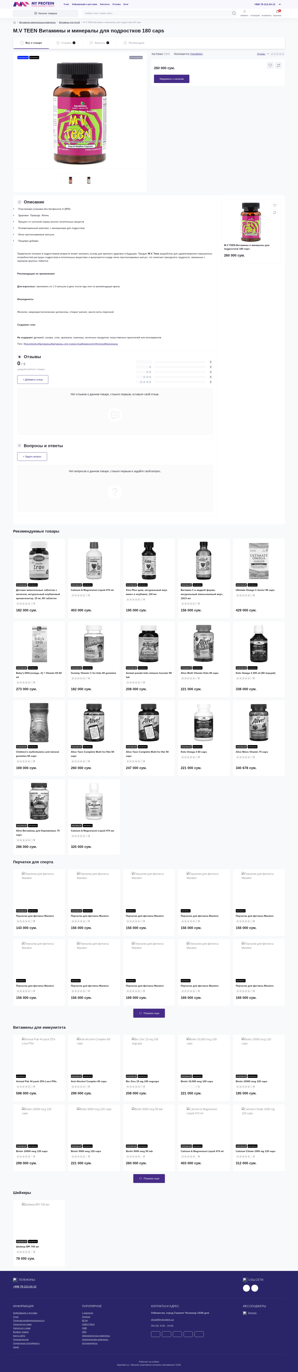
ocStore (155, 1362)
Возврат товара (21, 1332)
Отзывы (116, 4)
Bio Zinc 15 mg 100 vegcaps (142, 1081)
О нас (66, 4)
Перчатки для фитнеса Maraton (35, 915)
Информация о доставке (84, 4)
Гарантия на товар (22, 1324)
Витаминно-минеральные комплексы (37, 22)
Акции (16, 1347)
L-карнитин (87, 1313)
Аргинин (86, 1317)
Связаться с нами (22, 1328)
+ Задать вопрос (32, 456)
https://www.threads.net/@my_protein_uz (254, 1288)
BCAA (85, 1320)
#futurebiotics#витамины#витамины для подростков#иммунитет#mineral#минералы (71, 343)
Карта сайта (19, 1336)
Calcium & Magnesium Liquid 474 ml (92, 590)
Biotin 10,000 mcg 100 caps (197, 1081)
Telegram (252, 1313)
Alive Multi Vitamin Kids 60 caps (199, 673)
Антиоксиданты (89, 1343)
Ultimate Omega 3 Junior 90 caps (255, 590)
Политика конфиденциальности (28, 1320)
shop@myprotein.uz (162, 1319)
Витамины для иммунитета (39, 1027)
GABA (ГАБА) (88, 1324)
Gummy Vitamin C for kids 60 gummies (93, 673)
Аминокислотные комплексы (96, 1336)
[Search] (234, 13)
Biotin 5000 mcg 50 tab (139, 1151)
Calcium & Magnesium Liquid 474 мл (92, 830)
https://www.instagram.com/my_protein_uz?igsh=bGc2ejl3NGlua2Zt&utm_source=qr (246, 1288)
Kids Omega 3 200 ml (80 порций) (255, 673)
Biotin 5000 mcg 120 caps (86, 1151)
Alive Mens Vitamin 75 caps (252, 751)
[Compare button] (278, 65)
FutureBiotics (196, 54)
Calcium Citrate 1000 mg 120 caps (255, 1151)
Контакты (105, 4)
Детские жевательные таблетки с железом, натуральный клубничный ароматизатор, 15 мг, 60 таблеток (38, 594)
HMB (84, 1328)
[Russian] (280, 4)
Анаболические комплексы (95, 1339)
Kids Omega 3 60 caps (194, 751)
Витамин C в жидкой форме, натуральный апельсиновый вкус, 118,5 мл (202, 594)
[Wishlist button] (270, 65)
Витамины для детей (69, 22)
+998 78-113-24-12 (24, 1286)
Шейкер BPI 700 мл (27, 1246)
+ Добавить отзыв (33, 379)
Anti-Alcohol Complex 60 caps (89, 1081)
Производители (21, 1339)
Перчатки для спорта (33, 862)
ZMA (84, 1332)
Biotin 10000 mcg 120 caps (251, 1081)
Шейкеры (22, 1193)
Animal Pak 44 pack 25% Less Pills (36, 1081)
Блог (125, 4)
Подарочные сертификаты (26, 1343)
